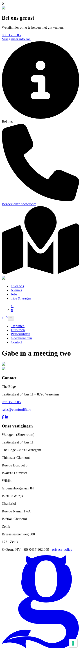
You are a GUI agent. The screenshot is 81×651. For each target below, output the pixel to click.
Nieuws (16, 290)
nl (12, 306)
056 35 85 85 (11, 35)
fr (12, 310)
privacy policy (62, 549)
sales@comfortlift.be (16, 409)
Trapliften (18, 326)
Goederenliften (21, 338)
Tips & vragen (21, 298)
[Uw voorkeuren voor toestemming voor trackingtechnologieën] (73, 643)
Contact (16, 342)
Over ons (17, 286)
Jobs (14, 294)
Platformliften (20, 334)
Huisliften (18, 330)
